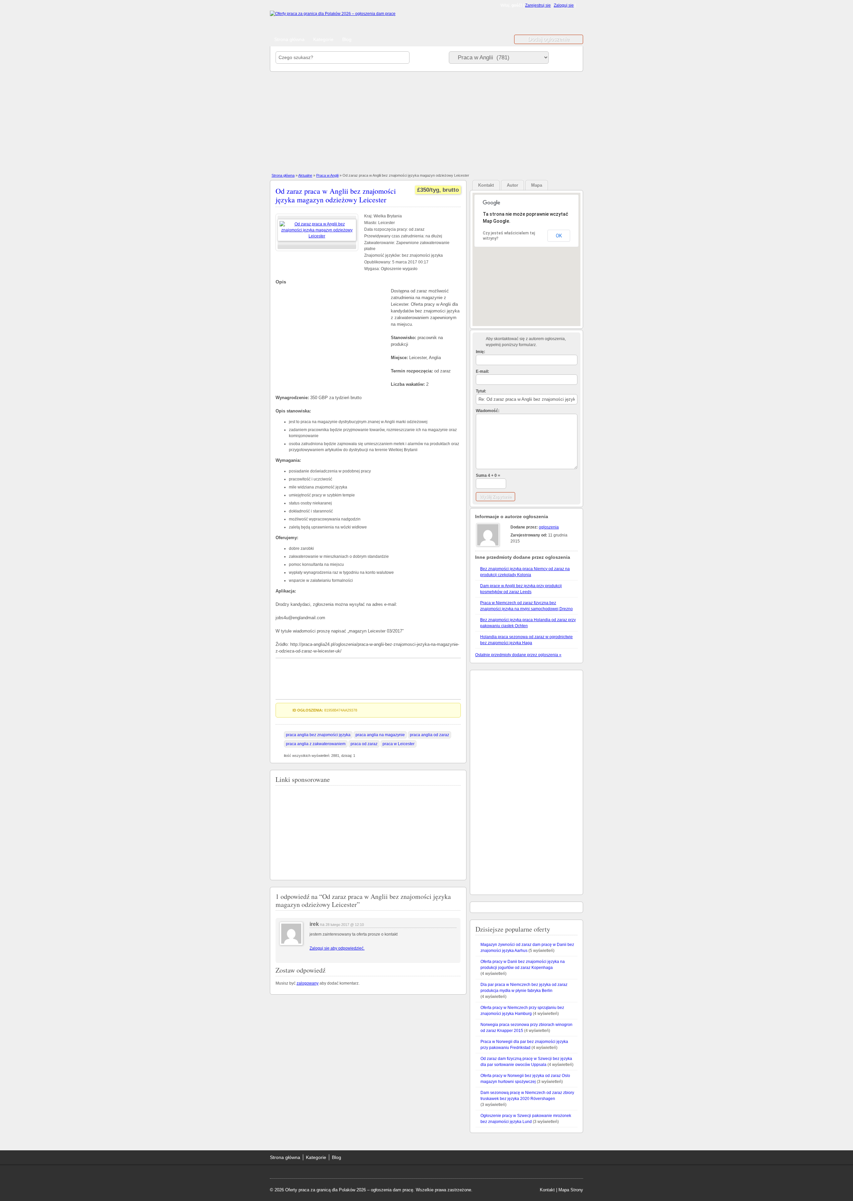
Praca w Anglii (327, 175)
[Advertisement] (529, 22)
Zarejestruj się (538, 5)
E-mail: (482, 371)
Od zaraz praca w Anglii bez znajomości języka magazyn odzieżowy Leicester (336, 195)
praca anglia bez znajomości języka (318, 735)
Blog (347, 39)
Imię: (480, 351)
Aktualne (305, 175)
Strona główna (289, 39)
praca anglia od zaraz (429, 735)
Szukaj (564, 57)
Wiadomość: (487, 410)
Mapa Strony (570, 1189)
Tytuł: (481, 391)
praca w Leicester (399, 744)
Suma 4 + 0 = (488, 475)
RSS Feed (580, 5)
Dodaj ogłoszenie (548, 39)
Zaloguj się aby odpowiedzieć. (337, 948)
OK (559, 235)
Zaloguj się (564, 5)
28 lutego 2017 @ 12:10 (345, 925)
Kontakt (547, 1189)
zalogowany (308, 983)
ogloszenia (549, 527)
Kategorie (323, 39)
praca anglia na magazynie (380, 735)
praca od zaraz (364, 744)
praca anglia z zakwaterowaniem (316, 744)
